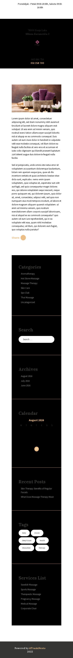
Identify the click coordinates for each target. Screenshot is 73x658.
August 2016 (26, 376)
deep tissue (26, 540)
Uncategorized (28, 302)
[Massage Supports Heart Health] (36, 98)
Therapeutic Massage (31, 594)
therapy (42, 548)
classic (37, 533)
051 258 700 (37, 63)
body (24, 533)
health (42, 540)
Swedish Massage (29, 584)
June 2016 (25, 385)
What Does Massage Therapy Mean (37, 496)
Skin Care (25, 288)
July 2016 (25, 380)
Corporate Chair (28, 608)
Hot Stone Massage (30, 278)
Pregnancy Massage (30, 598)
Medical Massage (29, 603)
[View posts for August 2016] (21, 421)
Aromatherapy (28, 273)
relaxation (26, 548)
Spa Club (25, 292)
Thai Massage (27, 297)
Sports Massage (28, 589)
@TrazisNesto (37, 648)
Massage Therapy (29, 283)
